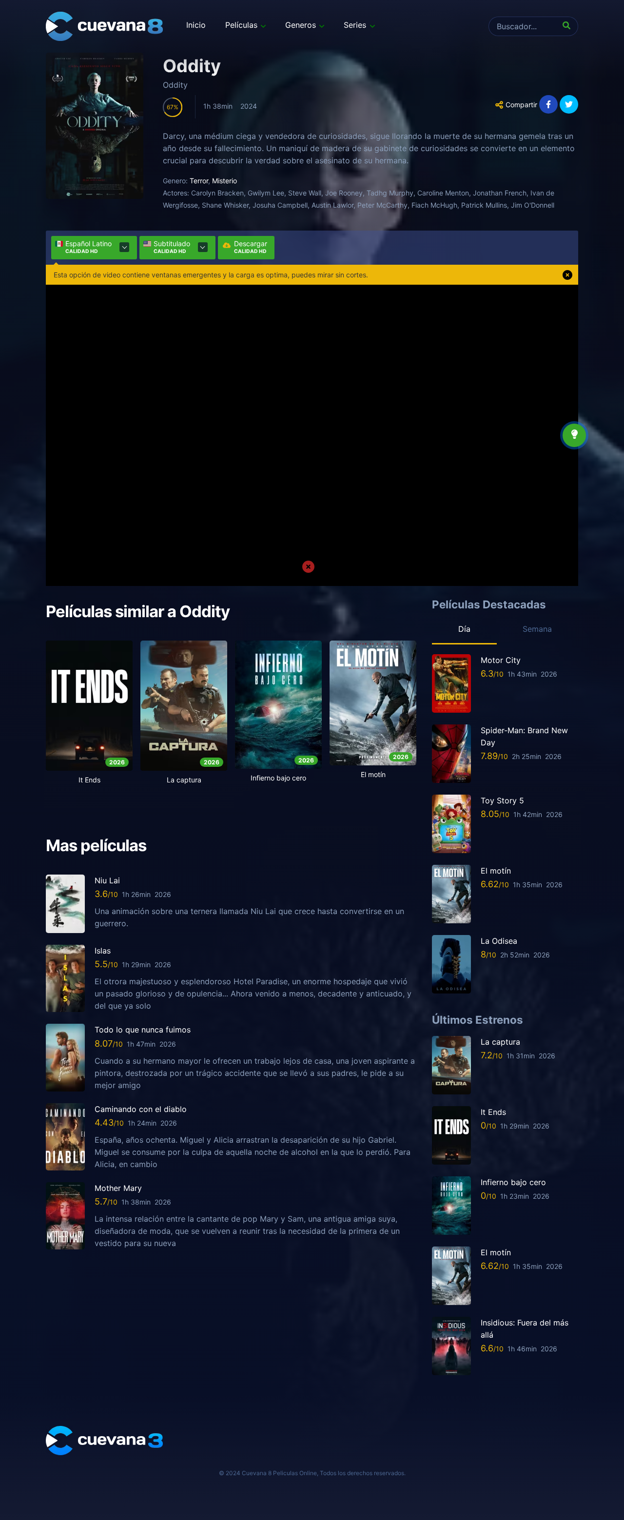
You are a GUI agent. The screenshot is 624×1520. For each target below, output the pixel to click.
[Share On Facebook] (548, 104)
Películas (241, 25)
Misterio (224, 180)
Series (355, 25)
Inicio (196, 25)
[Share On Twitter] (569, 104)
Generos (300, 25)
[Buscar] (568, 26)
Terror (199, 180)
